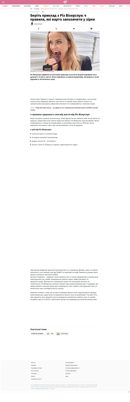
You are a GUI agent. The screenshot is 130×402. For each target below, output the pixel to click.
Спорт (86, 6)
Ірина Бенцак (38, 24)
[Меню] (3, 2)
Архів (66, 376)
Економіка (27, 6)
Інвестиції (56, 6)
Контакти (67, 373)
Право (78, 6)
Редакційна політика (36, 368)
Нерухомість (67, 6)
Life (31, 8)
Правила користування (71, 365)
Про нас (33, 362)
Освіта (102, 6)
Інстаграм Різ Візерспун (45, 71)
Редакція (33, 365)
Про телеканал (35, 370)
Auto (120, 6)
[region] (65, 397)
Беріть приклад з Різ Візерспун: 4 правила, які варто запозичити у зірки (59, 8)
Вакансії (33, 376)
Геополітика (16, 6)
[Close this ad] (129, 392)
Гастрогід (36, 8)
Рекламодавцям (69, 362)
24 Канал (5, 6)
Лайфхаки (112, 6)
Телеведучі (34, 373)
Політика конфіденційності (72, 368)
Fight (94, 6)
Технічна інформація (70, 370)
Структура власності (36, 379)
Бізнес (37, 6)
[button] (38, 28)
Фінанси (45, 6)
